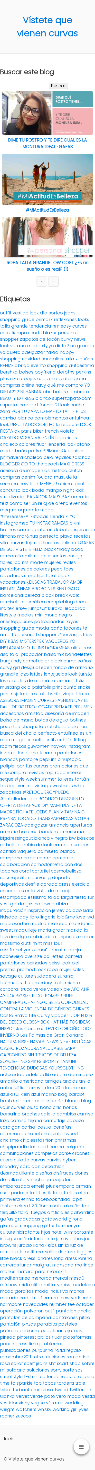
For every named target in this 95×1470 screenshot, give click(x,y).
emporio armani (74, 1186)
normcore (11, 1304)
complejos (46, 1153)
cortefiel (41, 871)
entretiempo (13, 333)
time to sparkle (16, 1383)
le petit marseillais (39, 1252)
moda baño (13, 451)
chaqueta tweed (59, 1134)
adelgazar (36, 825)
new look (29, 484)
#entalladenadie (18, 799)
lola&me (66, 917)
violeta (67, 431)
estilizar (54, 740)
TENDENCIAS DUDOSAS (23, 1068)
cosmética (33, 602)
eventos (78, 503)
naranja (72, 950)
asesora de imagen (21, 470)
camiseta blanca (57, 851)
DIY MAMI (51, 805)
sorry (56, 1370)
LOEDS (41, 812)
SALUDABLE (51, 1048)
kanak (40, 1245)
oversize (33, 956)
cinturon (44, 529)
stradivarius (13, 497)
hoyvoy (58, 746)
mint (37, 943)
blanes (72, 1101)
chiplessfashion (37, 1140)
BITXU (38, 996)
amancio (59, 825)
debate (62, 529)
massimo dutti (15, 943)
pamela (73, 956)
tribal (5, 1390)
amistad (34, 713)
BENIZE (6, 365)
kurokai (56, 608)
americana (31, 1081)
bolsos (26, 372)
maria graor (51, 930)
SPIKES (34, 1061)
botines (8, 529)
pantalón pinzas (18, 1324)
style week (26, 779)
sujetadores (24, 694)
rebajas (27, 378)
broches (31, 1114)
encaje (74, 556)
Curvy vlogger (52, 1015)
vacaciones (12, 582)
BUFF (68, 996)
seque (6, 779)
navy (40, 385)
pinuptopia (69, 759)
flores (6, 562)
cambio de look (35, 845)
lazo (24, 674)
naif (38, 1298)
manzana (63, 1265)
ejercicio (80, 884)
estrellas (68, 1193)
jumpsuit (37, 608)
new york (70, 1298)
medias (25, 615)
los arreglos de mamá (24, 680)
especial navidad (19, 405)
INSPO (6, 1028)
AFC (75, 989)
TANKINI (68, 1061)
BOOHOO (48, 799)
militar (35, 1285)
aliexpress (81, 648)
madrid (38, 923)
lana (33, 753)
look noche (72, 405)
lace (22, 753)
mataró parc (31, 1271)
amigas (53, 1081)
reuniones (54, 1357)
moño (44, 950)
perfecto (48, 536)
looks (83, 319)
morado (9, 1298)
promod (26, 969)
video (53, 989)
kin (61, 1245)
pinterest (26, 1337)
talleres (65, 779)
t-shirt (30, 1376)
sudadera (45, 976)
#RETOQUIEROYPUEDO (46, 792)
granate (9, 674)
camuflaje (54, 1120)
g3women (38, 746)
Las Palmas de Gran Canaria (52, 1035)
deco (80, 602)
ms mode (32, 562)
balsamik (54, 654)
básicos (85, 838)
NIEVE (65, 1042)
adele (32, 1074)
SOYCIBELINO (13, 1061)
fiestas (81, 1206)
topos (49, 1383)
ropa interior (68, 772)
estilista (49, 1193)
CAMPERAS (11, 1002)
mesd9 (76, 1278)
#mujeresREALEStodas (24, 516)
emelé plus (43, 1186)
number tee (62, 1304)
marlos (7, 1271)
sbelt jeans (36, 1363)
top (38, 1383)
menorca (41, 1278)
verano (25, 786)
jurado (25, 1245)
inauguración (14, 1239)
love (80, 917)
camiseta (10, 602)
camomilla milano (19, 556)
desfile (32, 884)
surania (65, 976)
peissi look (59, 963)
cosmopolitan (15, 877)
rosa (5, 1363)
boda (77, 549)
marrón (86, 937)
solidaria (16, 1370)
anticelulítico (14, 1088)
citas (31, 1147)
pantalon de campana (25, 1317)
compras (10, 477)
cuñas (86, 359)
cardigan (10, 1127)
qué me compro (65, 385)
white (80, 786)
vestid (88, 1396)
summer (47, 779)
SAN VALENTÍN (39, 438)
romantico (77, 1357)
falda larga (60, 897)
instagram (79, 746)
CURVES (81, 1009)
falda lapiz (70, 1199)
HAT (54, 1022)
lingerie (48, 917)
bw (72, 838)
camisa (25, 529)
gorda (17, 904)
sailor (17, 1363)
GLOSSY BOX (36, 1022)
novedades (35, 1304)
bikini (74, 523)
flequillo (8, 1212)
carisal (29, 1127)
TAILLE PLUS (74, 411)
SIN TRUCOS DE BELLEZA (52, 1055)
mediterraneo (15, 1278)
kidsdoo (8, 917)
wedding (74, 1403)
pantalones (12, 963)
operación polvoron (22, 1311)
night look (73, 490)
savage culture (16, 976)
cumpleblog (59, 602)
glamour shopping (20, 1225)
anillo (84, 1081)
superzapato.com (72, 398)
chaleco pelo (38, 457)
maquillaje (25, 930)
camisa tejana (26, 1120)
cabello (8, 845)
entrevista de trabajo (48, 891)
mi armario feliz (67, 680)
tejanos (34, 543)
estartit (32, 1193)
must (57, 950)
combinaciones (17, 1153)
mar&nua (27, 536)
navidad (31, 359)
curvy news (73, 339)
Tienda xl (58, 516)
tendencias (59, 1376)
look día (39, 313)
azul (4, 1094)
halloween (46, 904)
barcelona (11, 595)
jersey (21, 608)
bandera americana (61, 832)
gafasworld (54, 1219)
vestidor (9, 1403)
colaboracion (15, 864)
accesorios (12, 713)
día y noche (31, 1179)
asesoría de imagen (67, 713)
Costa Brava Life (18, 1015)
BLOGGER (10, 464)
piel (75, 963)
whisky (44, 1409)
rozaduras (11, 575)
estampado (13, 897)
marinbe (84, 1265)
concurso (10, 490)
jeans (70, 313)
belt (39, 1101)
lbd (17, 562)
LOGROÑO (68, 1028)
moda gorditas (17, 1291)
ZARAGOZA (11, 825)
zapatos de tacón (40, 339)
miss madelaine (78, 1285)
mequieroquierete (19, 510)
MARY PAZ (59, 497)
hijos (45, 1232)
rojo (49, 772)
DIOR (74, 1015)
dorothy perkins (74, 372)
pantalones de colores (25, 569)
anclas (70, 1081)
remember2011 (15, 1357)
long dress (65, 1258)
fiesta (80, 897)
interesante (42, 1239)
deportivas (12, 884)
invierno (8, 753)
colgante (76, 1147)
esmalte (35, 740)
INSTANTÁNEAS (15, 589)
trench (52, 431)
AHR (85, 989)
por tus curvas (32, 766)
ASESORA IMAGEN (18, 700)
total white (49, 694)
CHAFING (33, 1002)
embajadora (60, 1179)
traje (80, 1383)
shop (75, 1363)
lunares (48, 753)
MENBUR (48, 484)
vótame (54, 1403)
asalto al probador (21, 654)
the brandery (37, 983)
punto (69, 687)
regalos (62, 457)
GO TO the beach (40, 464)
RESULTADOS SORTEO (32, 424)
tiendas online (58, 543)
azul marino (44, 1094)
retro (37, 1357)
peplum (47, 759)
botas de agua (51, 720)
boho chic (51, 1107)
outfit (5, 313)
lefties (36, 674)
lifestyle (8, 615)
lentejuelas (55, 674)
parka (34, 451)
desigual (30, 667)
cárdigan (30, 1166)
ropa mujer (59, 969)
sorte (68, 1370)
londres (45, 1258)
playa (66, 536)
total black (58, 575)
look (4, 424)
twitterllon (80, 1390)
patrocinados (49, 621)
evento (38, 365)
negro (65, 615)
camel (30, 661)
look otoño (78, 444)
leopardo (75, 608)
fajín (67, 740)
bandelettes (78, 654)
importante (80, 1232)
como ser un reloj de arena (39, 503)
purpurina (42, 1350)
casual (45, 1127)
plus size (9, 378)
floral (23, 1212)
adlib (45, 1074)
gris (29, 904)
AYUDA (7, 996)
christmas (65, 1140)
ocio (25, 687)
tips (41, 575)
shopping (57, 365)
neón (86, 1298)
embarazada (15, 1186)
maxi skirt (57, 1271)
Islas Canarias (29, 1028)
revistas (35, 772)
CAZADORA (12, 438)
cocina (56, 1147)
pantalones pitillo (71, 1317)
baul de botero (16, 1101)
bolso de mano (17, 720)
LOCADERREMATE (54, 707)
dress (65, 884)
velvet (22, 1396)
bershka (9, 372)
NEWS (52, 1042)
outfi (50, 1311)
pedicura (29, 1330)
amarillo (9, 1081)
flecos (19, 746)
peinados (37, 963)
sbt (52, 1363)
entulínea (68, 733)
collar (74, 726)
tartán (82, 779)
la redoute (67, 424)
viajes (69, 694)
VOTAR (82, 818)
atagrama (73, 1088)
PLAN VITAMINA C (67, 812)
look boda (33, 490)
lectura (68, 1252)
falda (52, 352)
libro (34, 917)
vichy (24, 1403)
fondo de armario (73, 667)
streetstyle (11, 1376)
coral (25, 871)
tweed (61, 1390)
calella (48, 1114)
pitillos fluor (49, 1337)
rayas (72, 621)
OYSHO (7, 1048)
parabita (47, 1324)
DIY (3, 641)
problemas (51, 1344)
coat (43, 1147)
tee (41, 1376)
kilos (52, 1245)
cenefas (62, 1127)
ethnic (27, 1199)
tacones (73, 628)
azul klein (20, 1094)
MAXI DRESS (72, 464)
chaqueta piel (36, 726)
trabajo (8, 786)
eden (46, 667)
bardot (77, 1094)
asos (42, 378)
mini (39, 615)
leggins (84, 1252)
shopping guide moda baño (31, 628)
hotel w (59, 1232)
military (51, 1285)
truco (26, 989)
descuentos (53, 556)
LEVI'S (51, 1028)
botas (59, 392)
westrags (62, 786)
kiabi (88, 910)
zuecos (23, 1416)
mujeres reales (60, 562)
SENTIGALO (68, 589)
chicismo (9, 1140)
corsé (65, 1153)
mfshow (9, 1285)
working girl (65, 1409)
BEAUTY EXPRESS (17, 398)
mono (51, 615)
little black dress (17, 1258)
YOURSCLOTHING (66, 1068)
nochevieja (11, 956)
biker (38, 431)
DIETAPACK (28, 805)
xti (76, 543)
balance (28, 832)
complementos (51, 418)
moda (47, 510)
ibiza (63, 904)
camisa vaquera (18, 851)
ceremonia (12, 1134)
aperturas (81, 825)
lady (23, 917)
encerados (12, 891)
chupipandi (12, 1147)
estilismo (37, 897)
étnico (82, 694)
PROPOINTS (43, 589)
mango (54, 490)
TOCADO (26, 818)
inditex (7, 608)
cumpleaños (77, 661)
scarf (62, 1363)
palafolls (41, 687)
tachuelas (11, 983)
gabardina (83, 1212)
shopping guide (17, 319)
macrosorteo (14, 923)
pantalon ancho (74, 1311)
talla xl (71, 359)
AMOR (76, 582)
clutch (75, 470)
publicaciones (15, 1350)
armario (9, 832)
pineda (8, 1337)
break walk (67, 595)
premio (8, 969)
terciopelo (83, 1376)
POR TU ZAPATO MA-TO (36, 411)
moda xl (36, 346)
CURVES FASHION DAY (60, 700)
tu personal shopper (34, 635)
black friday (57, 549)
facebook (46, 1199)
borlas (70, 1107)
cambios (66, 1114)
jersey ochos (69, 1239)
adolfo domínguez (72, 1074)
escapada (11, 1193)
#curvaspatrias (75, 635)
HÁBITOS (69, 1022)
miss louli (52, 943)
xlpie (65, 989)
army (34, 1088)
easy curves (74, 326)
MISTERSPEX (32, 641)
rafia (60, 1350)
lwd (90, 917)
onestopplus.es (16, 621)
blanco (43, 398)
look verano (13, 346)
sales (78, 969)
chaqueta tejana (67, 378)
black (47, 595)
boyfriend (45, 372)
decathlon (53, 1166)
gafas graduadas (20, 1219)
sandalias (52, 359)
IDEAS (85, 1022)
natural (51, 1298)
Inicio (9, 1439)
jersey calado (67, 910)
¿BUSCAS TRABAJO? (48, 582)
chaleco (9, 444)
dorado (48, 884)
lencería (56, 444)
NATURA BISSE (14, 1042)
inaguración (13, 910)
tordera (65, 1383)
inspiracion (83, 529)
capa (30, 858)
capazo (75, 1120)
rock (41, 969)
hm (55, 326)
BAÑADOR (37, 497)
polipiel (7, 766)
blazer (50, 333)
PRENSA (8, 818)
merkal (60, 1278)
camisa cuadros (71, 845)
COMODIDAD (74, 1002)
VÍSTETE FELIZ (29, 549)
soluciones (38, 1370)
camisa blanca (16, 418)
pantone (28, 759)
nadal (26, 1298)
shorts (35, 333)
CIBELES (52, 1002)
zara (5, 411)
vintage (43, 786)
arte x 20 (51, 1088)
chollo (59, 726)
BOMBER (53, 996)
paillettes (53, 956)
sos (79, 1370)
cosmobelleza (66, 871)
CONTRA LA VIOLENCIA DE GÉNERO (35, 1009)
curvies (54, 1160)
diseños (44, 1173)
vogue (38, 1403)
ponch (7, 1344)
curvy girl (10, 667)
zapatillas (10, 792)
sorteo (56, 313)
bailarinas (66, 438)
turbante (22, 1390)
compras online (17, 385)
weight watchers (18, 1409)
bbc (47, 392)
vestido (20, 313)
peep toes (62, 569)
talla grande (14, 326)
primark (44, 319)
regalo (73, 1350)
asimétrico (55, 470)
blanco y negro (51, 838)
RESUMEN (82, 707)
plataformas (77, 1337)
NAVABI (37, 1042)
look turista (80, 674)
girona (75, 1219)
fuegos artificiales (50, 1212)
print (57, 687)
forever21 (49, 405)
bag (62, 1094)
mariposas (65, 937)
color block (50, 661)
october (85, 1304)
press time (26, 1344)
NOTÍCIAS (82, 1042)
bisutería (54, 1101)
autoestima (81, 365)
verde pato (42, 1396)
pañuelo (9, 1330)
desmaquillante (17, 1173)
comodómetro (47, 864)
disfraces (63, 1173)
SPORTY (51, 1061)
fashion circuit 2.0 (18, 1206)
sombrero (78, 392)
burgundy (11, 661)
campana (11, 858)
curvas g (41, 877)
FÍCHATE (24, 812)
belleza (32, 595)
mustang (10, 687)
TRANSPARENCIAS (55, 818)
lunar (25, 1265)
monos (76, 1291)
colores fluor (32, 444)
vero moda (68, 1396)
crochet (80, 1153)
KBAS (13, 641)
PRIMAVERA (54, 451)
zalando (81, 457)
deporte (61, 877)
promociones (63, 766)
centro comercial (56, 858)
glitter (48, 1225)
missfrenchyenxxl (18, 950)
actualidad (12, 1074)
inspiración (39, 910)
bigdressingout (16, 838)
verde (39, 989)
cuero (6, 1160)
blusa (33, 1107)
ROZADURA (27, 1048)
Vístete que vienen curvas (37, 1459)
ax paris (23, 431)
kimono (8, 536)
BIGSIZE (23, 996)
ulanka (7, 1396)
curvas (37, 1160)
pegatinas (52, 1330)
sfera (30, 575)
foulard (44, 477)
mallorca (58, 923)
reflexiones (65, 319)
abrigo (22, 365)
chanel (32, 1134)
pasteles (67, 1324)
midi (23, 1285)
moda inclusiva (51, 1291)
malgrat (42, 1265)
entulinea (79, 418)
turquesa (43, 1390)
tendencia (40, 326)
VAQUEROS (56, 641)
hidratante (28, 1232)
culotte (21, 1160)
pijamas (73, 1330)
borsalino (10, 1114)
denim (28, 477)
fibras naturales (55, 1206)
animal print (71, 484)
